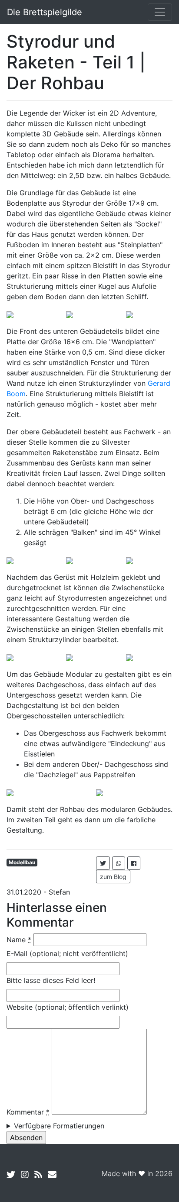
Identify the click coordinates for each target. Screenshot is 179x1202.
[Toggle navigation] (160, 12)
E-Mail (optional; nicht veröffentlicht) (67, 953)
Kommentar (28, 1112)
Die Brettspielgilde (44, 12)
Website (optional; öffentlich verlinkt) (68, 1007)
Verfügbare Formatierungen (59, 1125)
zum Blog (113, 876)
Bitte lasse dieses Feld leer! (51, 980)
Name (19, 939)
